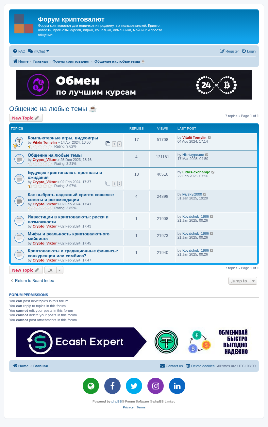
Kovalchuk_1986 (195, 216)
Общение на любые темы (55, 155)
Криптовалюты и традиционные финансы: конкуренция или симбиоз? (73, 253)
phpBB (116, 401)
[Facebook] (112, 386)
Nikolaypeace (193, 155)
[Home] (24, 22)
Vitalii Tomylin (45, 142)
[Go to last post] (210, 137)
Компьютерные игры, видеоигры (63, 137)
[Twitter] (134, 386)
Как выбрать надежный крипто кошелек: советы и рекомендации (71, 197)
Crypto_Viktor (45, 160)
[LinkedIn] (177, 386)
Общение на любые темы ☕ (53, 108)
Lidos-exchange (196, 172)
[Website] (91, 386)
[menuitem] (18, 51)
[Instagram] (155, 386)
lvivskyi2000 (192, 194)
